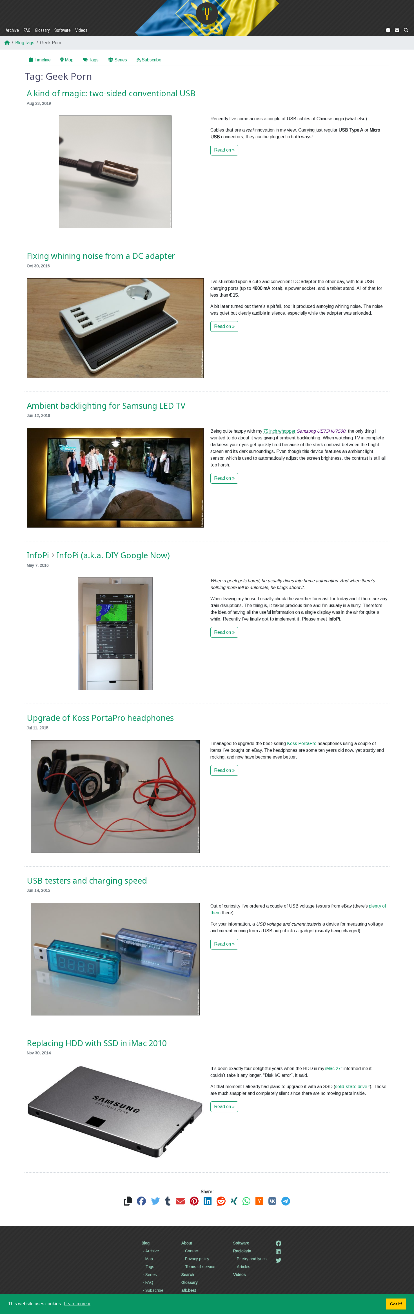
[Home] (207, 13)
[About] (388, 30)
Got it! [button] (396, 1304)
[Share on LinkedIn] (207, 1201)
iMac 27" (333, 1068)
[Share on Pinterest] (194, 1201)
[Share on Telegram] (286, 1201)
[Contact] (397, 30)
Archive (12, 30)
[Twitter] (278, 1260)
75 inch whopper (279, 431)
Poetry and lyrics (252, 1259)
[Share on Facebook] (141, 1201)
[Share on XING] (234, 1201)
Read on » (224, 150)
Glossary (42, 30)
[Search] (406, 30)
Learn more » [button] (77, 1303)
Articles (243, 1266)
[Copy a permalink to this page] (127, 1201)
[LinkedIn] (278, 1252)
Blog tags (24, 42)
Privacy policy (197, 1259)
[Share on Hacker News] (259, 1201)
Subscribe (151, 59)
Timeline (42, 59)
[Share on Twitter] (155, 1201)
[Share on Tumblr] (168, 1201)
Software (62, 30)
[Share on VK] (272, 1201)
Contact (192, 1251)
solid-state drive (351, 1086)
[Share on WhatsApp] (246, 1201)
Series (120, 59)
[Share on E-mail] (180, 1201)
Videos (81, 30)
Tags (94, 59)
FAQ (26, 30)
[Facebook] (278, 1243)
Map (69, 59)
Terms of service (200, 1266)
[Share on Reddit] (221, 1201)
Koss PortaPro (302, 743)
